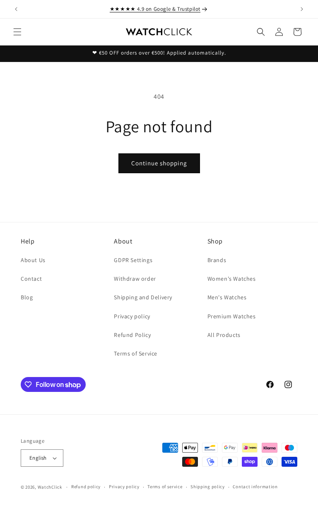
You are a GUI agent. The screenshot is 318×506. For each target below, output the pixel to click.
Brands (216, 260)
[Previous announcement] (16, 9)
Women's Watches (231, 278)
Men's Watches (227, 297)
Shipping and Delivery (143, 297)
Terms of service (164, 486)
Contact (31, 278)
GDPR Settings (133, 260)
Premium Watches (231, 316)
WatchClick (50, 487)
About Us (33, 260)
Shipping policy (207, 486)
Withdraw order (135, 278)
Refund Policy (132, 335)
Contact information (255, 486)
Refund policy (86, 486)
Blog (27, 297)
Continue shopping (159, 163)
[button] (17, 32)
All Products (224, 335)
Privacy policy (132, 316)
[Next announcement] (302, 9)
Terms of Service (135, 353)
